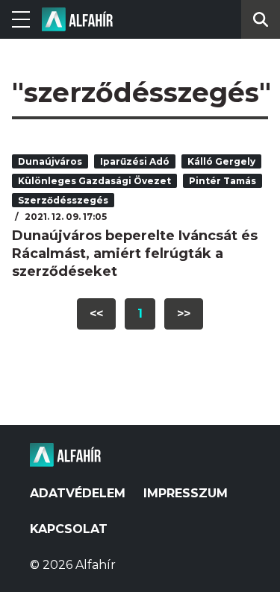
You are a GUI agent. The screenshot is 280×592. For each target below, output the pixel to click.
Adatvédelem (77, 493)
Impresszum (185, 493)
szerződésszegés (63, 200)
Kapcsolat (69, 529)
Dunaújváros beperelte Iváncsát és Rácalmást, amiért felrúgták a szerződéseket (135, 253)
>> (183, 313)
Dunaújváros (50, 161)
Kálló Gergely (221, 161)
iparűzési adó (134, 161)
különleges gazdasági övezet (94, 180)
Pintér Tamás (222, 180)
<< (96, 313)
